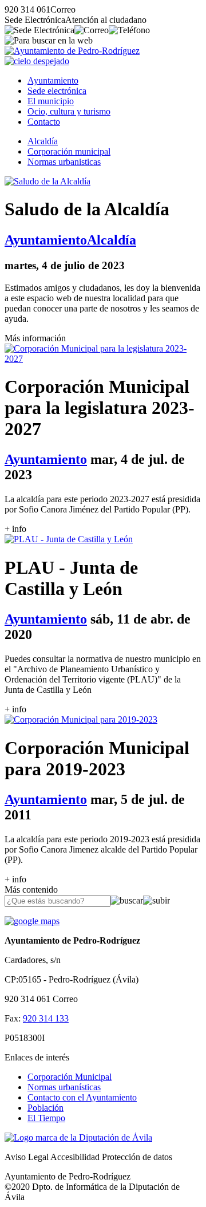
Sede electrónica (56, 91)
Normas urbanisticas (64, 162)
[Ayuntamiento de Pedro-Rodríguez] (72, 51)
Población (45, 1108)
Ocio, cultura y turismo (68, 111)
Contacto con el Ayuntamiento (82, 1097)
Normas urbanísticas (64, 1087)
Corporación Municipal (69, 1077)
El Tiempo (46, 1118)
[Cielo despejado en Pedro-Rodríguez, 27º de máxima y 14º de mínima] (37, 61)
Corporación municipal (68, 151)
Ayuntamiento (52, 80)
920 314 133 (46, 1018)
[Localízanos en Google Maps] (32, 921)
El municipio (50, 101)
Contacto (43, 122)
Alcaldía (42, 141)
